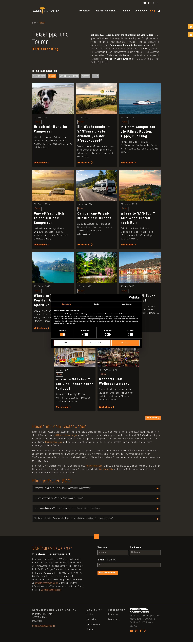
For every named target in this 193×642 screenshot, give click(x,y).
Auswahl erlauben (96, 343)
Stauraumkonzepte (54, 442)
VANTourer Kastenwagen (66, 435)
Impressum (113, 614)
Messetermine (93, 625)
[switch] (85, 334)
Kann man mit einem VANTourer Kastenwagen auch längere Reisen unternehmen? (67, 508)
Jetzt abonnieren (107, 573)
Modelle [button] (83, 11)
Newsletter (91, 619)
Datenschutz (114, 619)
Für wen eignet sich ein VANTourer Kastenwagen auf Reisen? (58, 498)
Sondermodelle (106, 469)
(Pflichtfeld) (107, 560)
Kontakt (90, 614)
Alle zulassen (125, 343)
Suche (159, 11)
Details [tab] (96, 304)
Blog (152, 11)
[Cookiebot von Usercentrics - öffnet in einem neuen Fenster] (131, 297)
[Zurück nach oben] (96, 536)
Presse (90, 630)
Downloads (141, 11)
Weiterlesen (41, 163)
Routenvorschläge (94, 466)
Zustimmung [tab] (66, 304)
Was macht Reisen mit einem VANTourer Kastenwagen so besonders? (62, 488)
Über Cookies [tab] (126, 304)
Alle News (152, 418)
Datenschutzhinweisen (51, 590)
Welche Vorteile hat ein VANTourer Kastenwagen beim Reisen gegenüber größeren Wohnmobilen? (73, 518)
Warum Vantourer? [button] (106, 11)
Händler (127, 11)
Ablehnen (67, 343)
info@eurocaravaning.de (46, 583)
